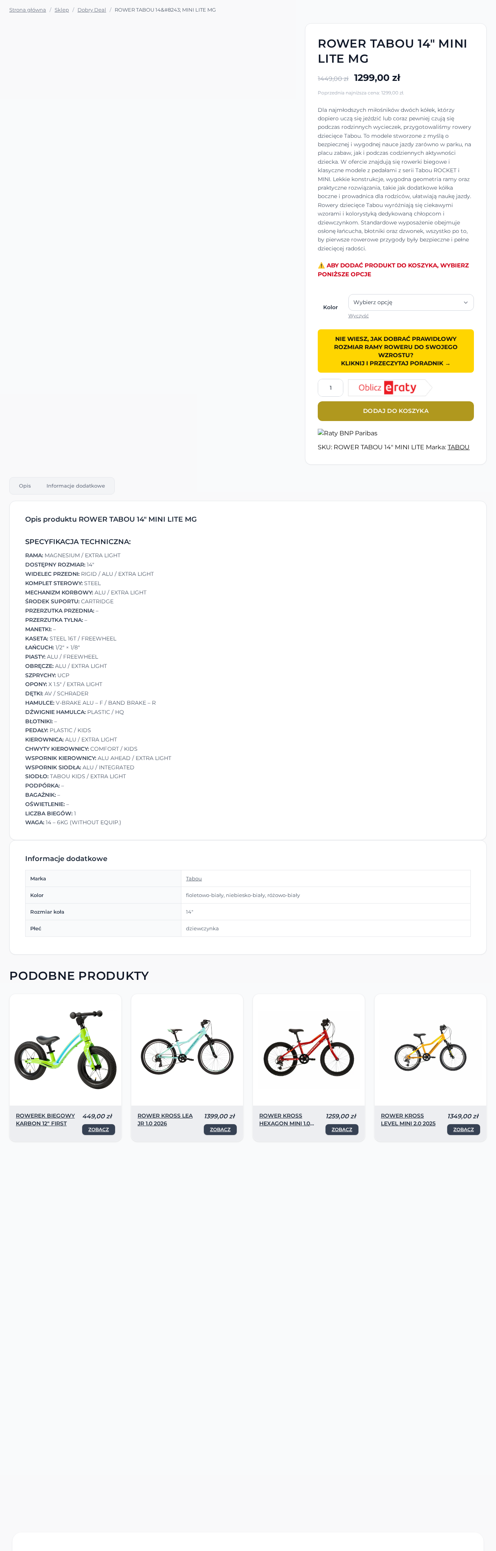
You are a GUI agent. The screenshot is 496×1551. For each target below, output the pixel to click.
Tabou (194, 878)
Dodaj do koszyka (396, 410)
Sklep (62, 10)
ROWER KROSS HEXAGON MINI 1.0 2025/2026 (284, 1123)
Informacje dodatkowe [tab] (75, 486)
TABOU (459, 447)
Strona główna (27, 10)
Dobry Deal (92, 10)
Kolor (330, 307)
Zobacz (98, 1129)
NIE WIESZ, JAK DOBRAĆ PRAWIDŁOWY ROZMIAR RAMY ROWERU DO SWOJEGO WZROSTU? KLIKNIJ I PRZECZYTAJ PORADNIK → (396, 351)
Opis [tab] (25, 486)
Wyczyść (358, 315)
